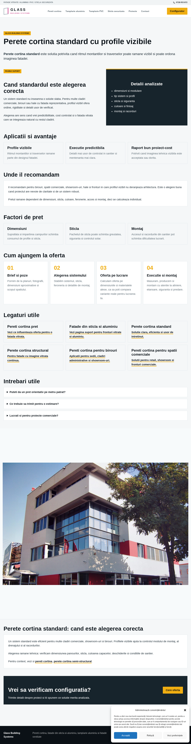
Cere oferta (173, 690)
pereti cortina (43, 661)
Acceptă (126, 735)
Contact (145, 11)
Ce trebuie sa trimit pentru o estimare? (34, 403)
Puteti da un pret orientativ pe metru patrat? (38, 392)
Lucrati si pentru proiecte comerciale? (34, 415)
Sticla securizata (116, 11)
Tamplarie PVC (96, 11)
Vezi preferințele (175, 735)
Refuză (150, 735)
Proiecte (133, 11)
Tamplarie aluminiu (75, 11)
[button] (185, 710)
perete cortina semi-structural (73, 661)
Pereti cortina (54, 11)
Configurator (177, 11)
